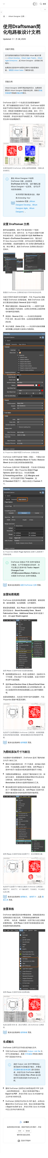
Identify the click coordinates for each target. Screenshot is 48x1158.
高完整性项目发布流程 (22, 1069)
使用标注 (23, 897)
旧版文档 (19, 93)
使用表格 (23, 1032)
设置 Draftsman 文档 (28, 585)
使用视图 (23, 742)
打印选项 (28, 1054)
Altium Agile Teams (28, 58)
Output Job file (34, 1051)
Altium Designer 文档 (16, 16)
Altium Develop (14, 58)
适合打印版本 (26, 1140)
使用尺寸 (32, 897)
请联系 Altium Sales (16, 70)
